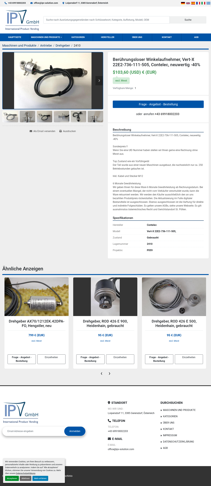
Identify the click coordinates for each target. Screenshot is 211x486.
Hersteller (107, 37)
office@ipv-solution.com (46, 3)
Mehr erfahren (40, 478)
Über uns (137, 37)
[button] (46, 37)
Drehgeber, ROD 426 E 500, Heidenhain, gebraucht (105, 323)
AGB (196, 37)
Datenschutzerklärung (25, 473)
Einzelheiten (51, 357)
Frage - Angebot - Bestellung (158, 104)
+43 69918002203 (17, 3)
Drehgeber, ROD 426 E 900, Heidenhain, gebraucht (36, 323)
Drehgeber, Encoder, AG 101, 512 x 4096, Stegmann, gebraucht (174, 323)
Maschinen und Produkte (45, 37)
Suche (188, 19)
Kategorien (78, 37)
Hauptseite (14, 37)
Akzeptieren (12, 478)
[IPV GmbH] (20, 412)
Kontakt (167, 37)
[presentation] (101, 373)
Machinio (67, 475)
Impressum (170, 435)
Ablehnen (25, 478)
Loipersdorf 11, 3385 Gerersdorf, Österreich (86, 3)
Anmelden (74, 431)
